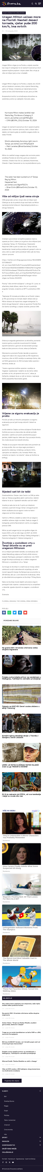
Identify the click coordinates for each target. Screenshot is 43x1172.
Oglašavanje (20, 1159)
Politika (6, 1115)
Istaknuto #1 (12, 13)
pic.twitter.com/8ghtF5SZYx (16, 185)
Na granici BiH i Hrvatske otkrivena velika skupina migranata (20, 649)
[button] (4, 612)
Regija (6, 1106)
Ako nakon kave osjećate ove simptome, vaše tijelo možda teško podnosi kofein (21, 1004)
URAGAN (12, 601)
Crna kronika (20, 13)
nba (5, 1134)
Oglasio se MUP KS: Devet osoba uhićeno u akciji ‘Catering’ (20, 707)
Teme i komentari (9, 1120)
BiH (5, 1096)
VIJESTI (5, 1091)
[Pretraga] (36, 3)
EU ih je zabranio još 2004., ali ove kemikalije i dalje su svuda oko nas (21, 795)
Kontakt (4, 1159)
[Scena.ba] (11, 3)
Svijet (5, 13)
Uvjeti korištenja (30, 1159)
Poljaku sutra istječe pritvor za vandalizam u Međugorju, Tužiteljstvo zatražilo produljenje (21, 678)
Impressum (11, 1159)
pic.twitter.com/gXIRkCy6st (22, 118)
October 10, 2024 (30, 120)
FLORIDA (5, 601)
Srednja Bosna (9, 1101)
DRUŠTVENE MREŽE (9, 1149)
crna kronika (32, 601)
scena (22, 601)
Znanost (7, 1125)
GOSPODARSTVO (8, 1145)
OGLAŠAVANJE (7, 1152)
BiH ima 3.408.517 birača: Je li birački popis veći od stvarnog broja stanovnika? (21, 1043)
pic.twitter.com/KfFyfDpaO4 (22, 144)
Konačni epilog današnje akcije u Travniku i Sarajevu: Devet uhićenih (20, 736)
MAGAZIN (5, 1141)
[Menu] (39, 3)
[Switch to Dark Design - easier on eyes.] (32, 4)
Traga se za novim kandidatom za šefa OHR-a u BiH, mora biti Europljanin (21, 1033)
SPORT (4, 1137)
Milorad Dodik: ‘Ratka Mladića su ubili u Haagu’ (19, 1061)
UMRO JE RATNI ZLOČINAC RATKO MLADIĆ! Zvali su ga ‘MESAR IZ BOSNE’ (20, 766)
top (18, 601)
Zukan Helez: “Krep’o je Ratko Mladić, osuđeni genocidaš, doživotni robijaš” (19, 1023)
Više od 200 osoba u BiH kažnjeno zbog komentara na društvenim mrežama (21, 1070)
